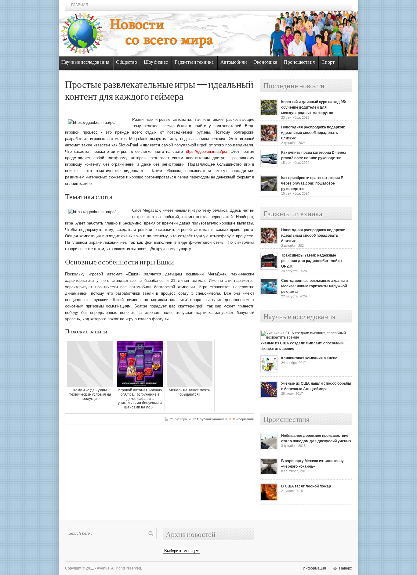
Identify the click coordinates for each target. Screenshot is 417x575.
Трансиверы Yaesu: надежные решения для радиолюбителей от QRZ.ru (311, 260)
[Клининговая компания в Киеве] (268, 371)
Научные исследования (85, 62)
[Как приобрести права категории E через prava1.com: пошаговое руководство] (268, 191)
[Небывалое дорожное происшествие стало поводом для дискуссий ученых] (268, 449)
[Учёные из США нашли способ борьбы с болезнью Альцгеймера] (268, 396)
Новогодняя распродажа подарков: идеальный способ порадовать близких (313, 132)
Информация (243, 419)
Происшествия (299, 62)
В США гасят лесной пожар (306, 486)
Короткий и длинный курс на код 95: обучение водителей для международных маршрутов (313, 107)
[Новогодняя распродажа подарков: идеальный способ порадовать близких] (268, 140)
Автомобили (233, 62)
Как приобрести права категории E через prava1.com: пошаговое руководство (312, 183)
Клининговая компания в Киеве (309, 358)
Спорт (328, 62)
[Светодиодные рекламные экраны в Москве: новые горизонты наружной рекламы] (268, 294)
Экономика (265, 62)
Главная (79, 5)
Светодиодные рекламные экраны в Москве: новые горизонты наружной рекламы (314, 286)
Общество (126, 62)
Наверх (345, 568)
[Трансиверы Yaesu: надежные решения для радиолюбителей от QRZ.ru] (268, 268)
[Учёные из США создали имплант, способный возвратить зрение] (304, 337)
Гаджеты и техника (194, 62)
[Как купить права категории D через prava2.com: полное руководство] (268, 166)
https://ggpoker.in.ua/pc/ (206, 151)
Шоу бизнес (156, 62)
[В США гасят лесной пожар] (268, 499)
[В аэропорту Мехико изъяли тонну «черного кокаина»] (268, 474)
